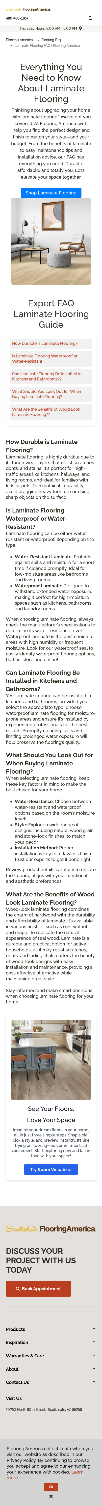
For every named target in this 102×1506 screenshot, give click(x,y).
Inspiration (17, 1342)
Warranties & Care (25, 1355)
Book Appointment (41, 1288)
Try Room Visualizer (51, 1169)
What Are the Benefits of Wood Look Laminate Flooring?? (46, 412)
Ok (51, 1487)
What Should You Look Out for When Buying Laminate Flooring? (46, 394)
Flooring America (19, 40)
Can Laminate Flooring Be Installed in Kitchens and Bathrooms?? (46, 376)
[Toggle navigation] (91, 18)
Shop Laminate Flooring (51, 192)
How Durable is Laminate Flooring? (44, 343)
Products (15, 1329)
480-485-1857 (17, 18)
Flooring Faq (51, 40)
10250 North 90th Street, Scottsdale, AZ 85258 (44, 1410)
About (12, 1369)
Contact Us (17, 1382)
